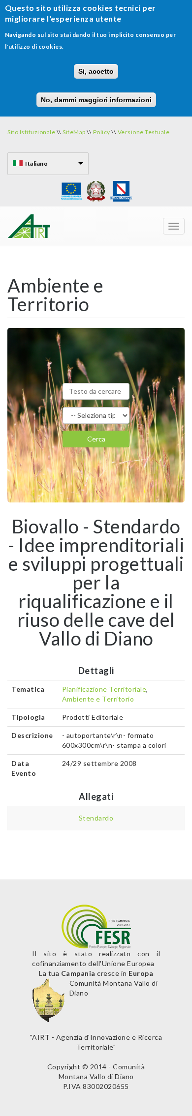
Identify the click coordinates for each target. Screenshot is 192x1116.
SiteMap (74, 132)
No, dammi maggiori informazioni (96, 100)
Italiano (36, 163)
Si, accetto (96, 71)
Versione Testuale (144, 132)
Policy (101, 132)
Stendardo (96, 818)
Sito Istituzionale (32, 132)
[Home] (29, 226)
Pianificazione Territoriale (104, 689)
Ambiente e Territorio (98, 699)
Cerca (96, 439)
